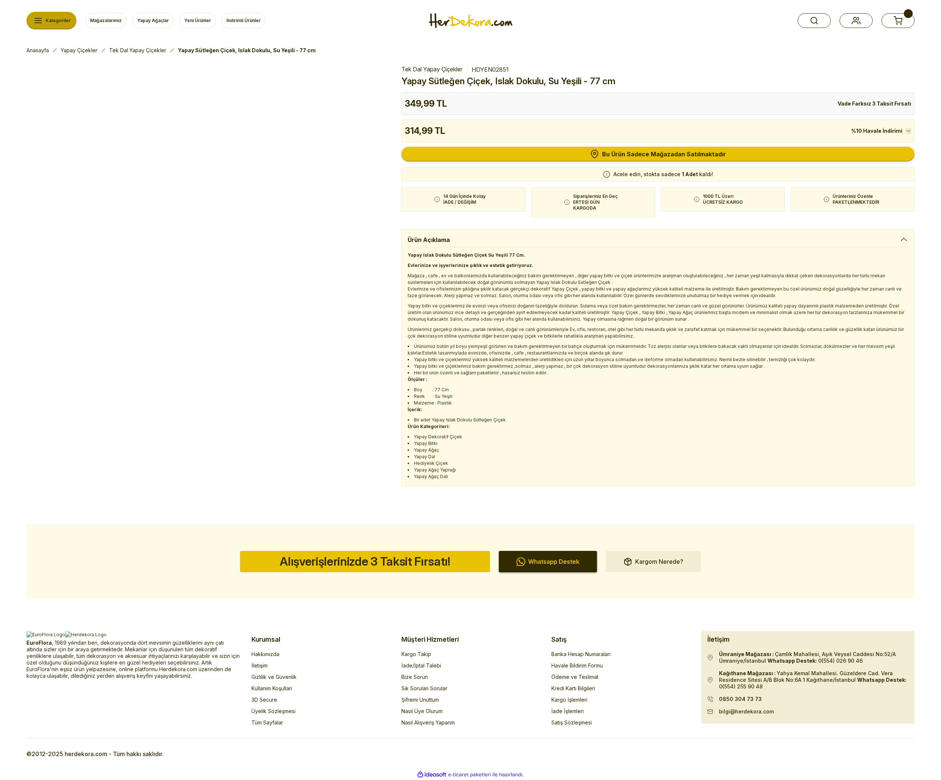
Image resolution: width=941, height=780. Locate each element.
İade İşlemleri (567, 711)
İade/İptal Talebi (421, 665)
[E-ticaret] (469, 775)
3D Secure (264, 700)
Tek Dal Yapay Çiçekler (431, 69)
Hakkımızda (265, 654)
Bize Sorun (414, 677)
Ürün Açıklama (429, 239)
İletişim (259, 665)
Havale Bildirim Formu (577, 665)
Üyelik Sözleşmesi (273, 711)
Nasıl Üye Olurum (422, 711)
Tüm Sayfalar (267, 722)
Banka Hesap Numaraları (581, 654)
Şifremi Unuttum (420, 700)
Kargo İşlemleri (569, 700)
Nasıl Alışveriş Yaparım (428, 722)
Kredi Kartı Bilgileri (573, 688)
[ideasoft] (432, 774)
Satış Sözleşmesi (571, 722)
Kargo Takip (416, 654)
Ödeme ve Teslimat (574, 677)
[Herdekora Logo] (470, 20)
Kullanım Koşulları (271, 688)
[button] (814, 20)
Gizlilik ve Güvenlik (274, 677)
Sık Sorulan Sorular (424, 688)
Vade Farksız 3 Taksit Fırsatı (874, 103)
